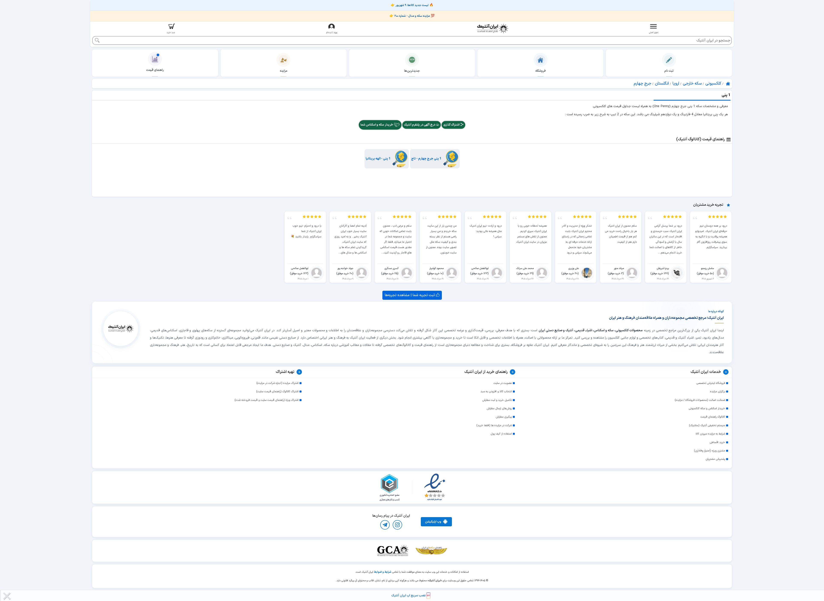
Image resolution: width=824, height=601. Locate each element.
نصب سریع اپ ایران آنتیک (409, 595)
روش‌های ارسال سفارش (499, 408)
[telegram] (385, 525)
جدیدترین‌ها (412, 71)
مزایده (283, 71)
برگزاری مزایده (717, 391)
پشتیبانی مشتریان (715, 459)
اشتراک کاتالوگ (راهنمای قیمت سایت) (277, 391)
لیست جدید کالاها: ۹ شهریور (412, 5)
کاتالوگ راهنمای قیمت (712, 417)
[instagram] (397, 525)
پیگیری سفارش (504, 417)
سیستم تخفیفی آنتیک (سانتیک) (707, 425)
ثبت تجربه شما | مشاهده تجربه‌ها (410, 295)
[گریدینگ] (392, 551)
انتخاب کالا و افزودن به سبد (496, 391)
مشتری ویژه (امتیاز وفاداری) (709, 451)
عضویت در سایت (503, 383)
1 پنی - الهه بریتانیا (378, 158)
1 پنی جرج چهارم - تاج (426, 158)
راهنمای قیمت (155, 70)
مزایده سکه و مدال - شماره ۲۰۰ (412, 16)
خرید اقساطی (717, 442)
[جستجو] (97, 41)
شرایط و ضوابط (382, 572)
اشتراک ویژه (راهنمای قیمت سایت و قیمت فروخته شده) (266, 400)
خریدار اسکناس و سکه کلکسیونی (707, 408)
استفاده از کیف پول (501, 434)
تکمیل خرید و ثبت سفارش (497, 400)
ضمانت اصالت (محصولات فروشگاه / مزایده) (700, 400)
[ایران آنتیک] (728, 83)
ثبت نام (669, 71)
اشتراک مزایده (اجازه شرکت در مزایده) (277, 383)
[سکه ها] (431, 551)
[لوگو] (492, 28)
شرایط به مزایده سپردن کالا (710, 434)
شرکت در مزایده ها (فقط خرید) (494, 425)
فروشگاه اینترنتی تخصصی (710, 383)
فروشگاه (540, 71)
